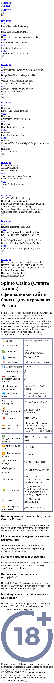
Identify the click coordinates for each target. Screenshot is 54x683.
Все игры (6, 21)
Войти (7, 10)
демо (3, 23)
